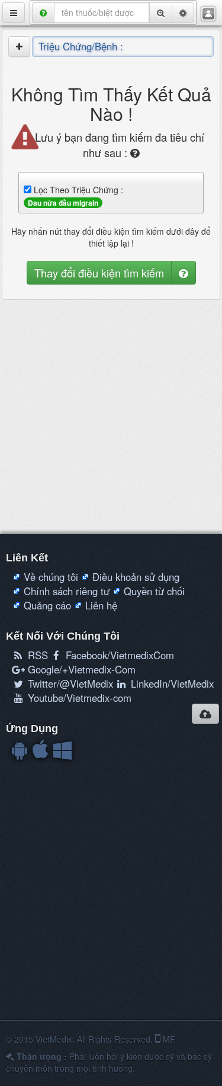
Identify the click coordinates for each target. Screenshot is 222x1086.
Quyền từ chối (154, 591)
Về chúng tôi (51, 577)
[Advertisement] (111, 417)
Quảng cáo (47, 605)
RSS (36, 655)
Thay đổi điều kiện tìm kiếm (99, 272)
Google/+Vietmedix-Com (80, 669)
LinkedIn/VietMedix (171, 683)
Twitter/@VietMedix (69, 683)
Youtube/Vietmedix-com (78, 698)
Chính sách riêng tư (67, 591)
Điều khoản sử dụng (135, 577)
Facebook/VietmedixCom (118, 655)
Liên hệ (101, 605)
